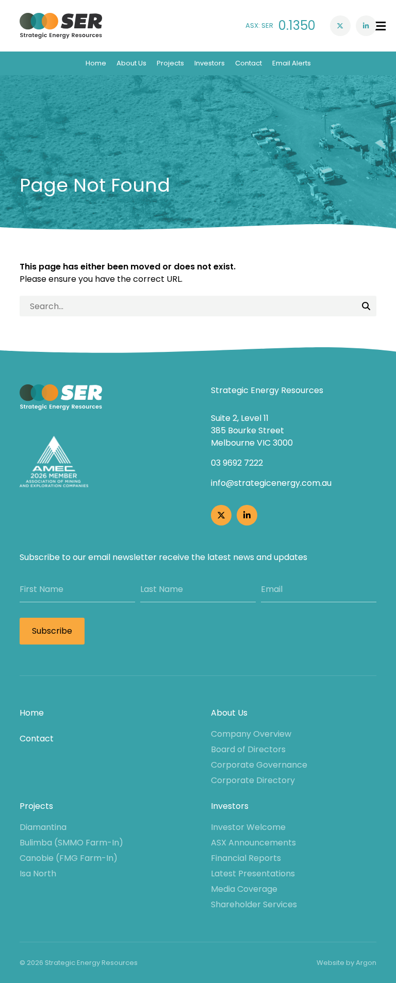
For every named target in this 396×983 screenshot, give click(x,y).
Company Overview (251, 734)
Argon (366, 963)
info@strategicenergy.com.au (271, 483)
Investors (209, 63)
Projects (170, 63)
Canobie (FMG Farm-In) (69, 858)
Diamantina (43, 827)
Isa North (38, 873)
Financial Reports (246, 858)
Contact (248, 63)
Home (96, 63)
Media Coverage (244, 889)
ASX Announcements (253, 843)
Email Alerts (291, 63)
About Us (131, 63)
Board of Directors (248, 749)
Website (330, 963)
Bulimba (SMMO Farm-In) (71, 843)
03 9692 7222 (237, 463)
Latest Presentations (253, 873)
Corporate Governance (259, 765)
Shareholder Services (254, 904)
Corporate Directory (253, 780)
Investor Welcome (248, 827)
